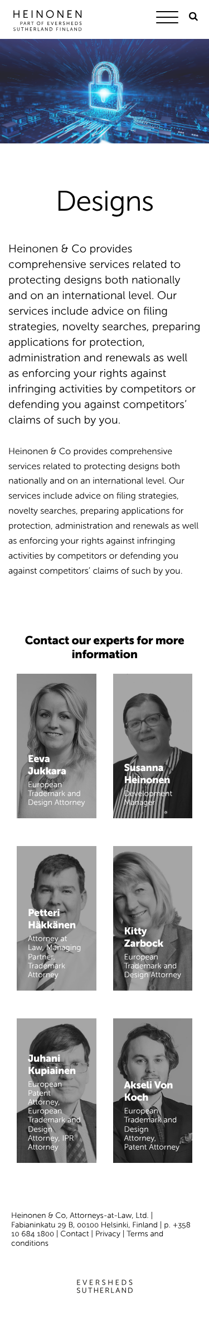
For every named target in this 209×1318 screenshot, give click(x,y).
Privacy (107, 1234)
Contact (74, 1234)
